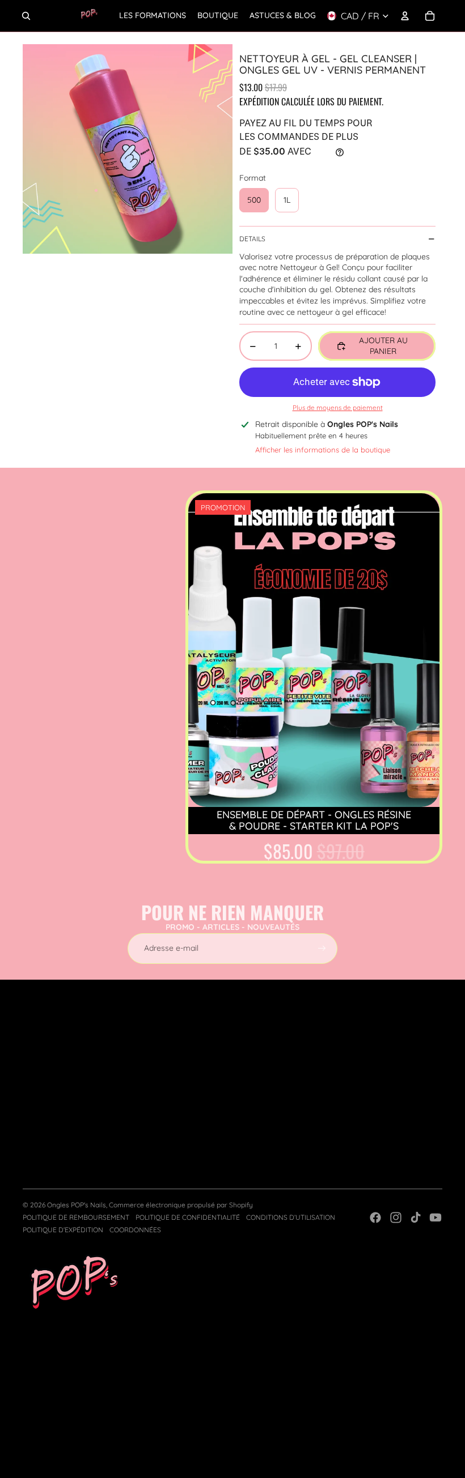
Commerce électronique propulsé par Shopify (181, 1205)
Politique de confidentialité (188, 1217)
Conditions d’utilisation (290, 1217)
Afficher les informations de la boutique (322, 449)
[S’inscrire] (322, 948)
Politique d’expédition (63, 1229)
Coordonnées (135, 1229)
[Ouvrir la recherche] (26, 15)
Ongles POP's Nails (76, 1205)
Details (252, 238)
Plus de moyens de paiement (338, 407)
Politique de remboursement (76, 1217)
